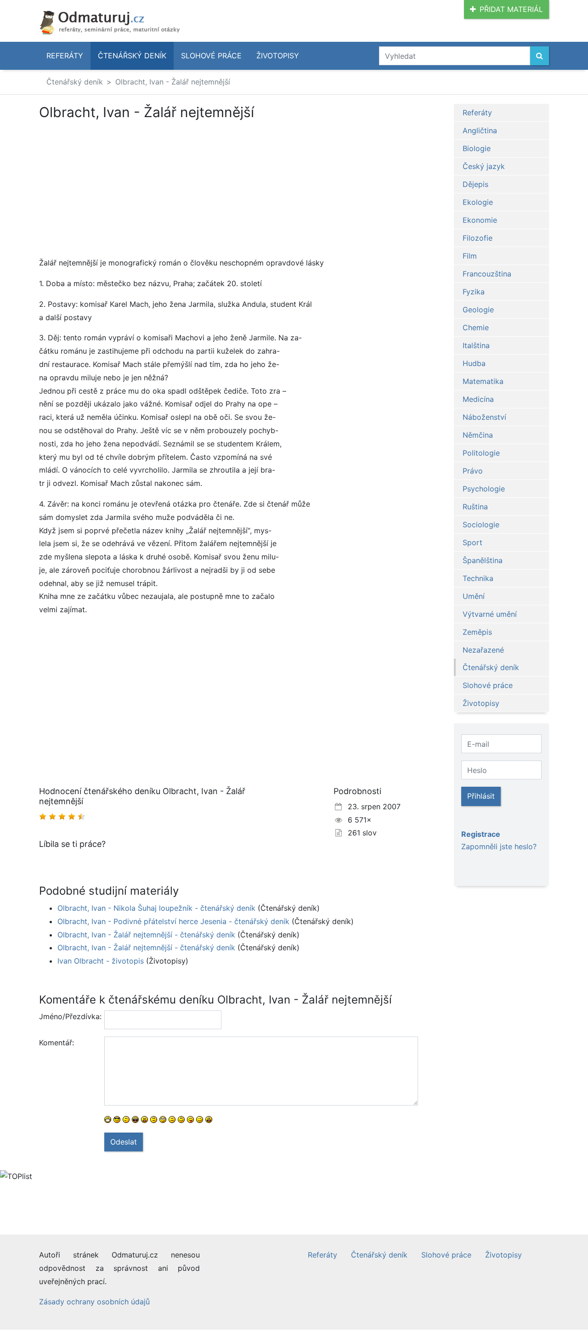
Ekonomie (480, 220)
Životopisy (277, 55)
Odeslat (123, 1141)
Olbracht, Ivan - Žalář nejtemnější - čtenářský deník (146, 934)
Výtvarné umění (490, 614)
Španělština (483, 560)
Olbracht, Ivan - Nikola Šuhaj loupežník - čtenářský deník (156, 908)
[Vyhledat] (539, 55)
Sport (472, 542)
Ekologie (478, 202)
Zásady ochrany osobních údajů (94, 1301)
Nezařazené (483, 649)
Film (470, 255)
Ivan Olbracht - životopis (100, 960)
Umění (474, 596)
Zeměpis (477, 632)
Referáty (64, 55)
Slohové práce (211, 55)
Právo (473, 470)
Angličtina (480, 130)
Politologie (481, 452)
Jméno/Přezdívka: (68, 1016)
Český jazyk (484, 166)
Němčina (478, 435)
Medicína (478, 399)
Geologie (478, 309)
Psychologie (484, 488)
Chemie (476, 327)
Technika (478, 578)
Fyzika (474, 291)
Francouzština (487, 273)
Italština (476, 345)
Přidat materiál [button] (511, 9)
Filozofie (477, 238)
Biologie (477, 148)
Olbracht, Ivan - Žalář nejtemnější (172, 81)
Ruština (475, 506)
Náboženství (484, 417)
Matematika (483, 381)
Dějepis (475, 184)
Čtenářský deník (132, 55)
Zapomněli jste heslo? (499, 846)
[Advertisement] (116, 188)
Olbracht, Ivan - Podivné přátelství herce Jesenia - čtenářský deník (173, 921)
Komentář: (56, 1042)
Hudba (474, 363)
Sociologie (481, 524)
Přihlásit (481, 796)
